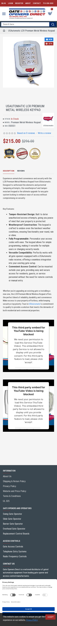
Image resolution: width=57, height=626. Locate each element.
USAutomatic (35, 304)
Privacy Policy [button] (32, 620)
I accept (50, 617)
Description (8, 171)
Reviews (21, 171)
